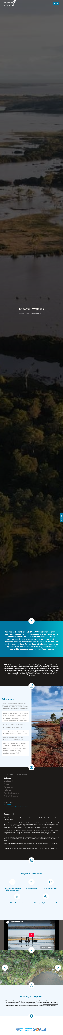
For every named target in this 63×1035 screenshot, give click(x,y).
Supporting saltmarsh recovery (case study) (16, 807)
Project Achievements (11, 796)
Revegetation (8, 787)
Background (8, 778)
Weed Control (8, 781)
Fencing (6, 784)
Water (27, 313)
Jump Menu (61, 518)
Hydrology (7, 790)
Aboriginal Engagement (11, 793)
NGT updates (7, 804)
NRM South (21, 313)
